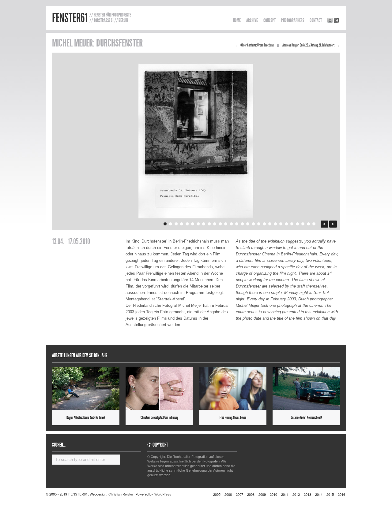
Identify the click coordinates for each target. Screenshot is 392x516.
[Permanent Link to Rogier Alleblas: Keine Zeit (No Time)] (85, 388)
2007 (239, 494)
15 (243, 223)
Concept (269, 20)
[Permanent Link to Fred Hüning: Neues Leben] (232, 388)
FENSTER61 (70, 18)
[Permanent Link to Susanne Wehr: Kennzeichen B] (306, 388)
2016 (341, 494)
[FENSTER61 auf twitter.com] (330, 20)
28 (314, 223)
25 (298, 223)
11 (221, 223)
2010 (273, 494)
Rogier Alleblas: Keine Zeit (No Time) (85, 417)
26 (303, 223)
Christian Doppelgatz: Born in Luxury (159, 417)
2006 (228, 494)
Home (237, 20)
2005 (217, 494)
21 (276, 223)
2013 (307, 494)
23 (287, 223)
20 (270, 223)
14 (237, 223)
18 (259, 223)
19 (265, 223)
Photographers (292, 20)
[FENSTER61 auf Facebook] (336, 20)
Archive (252, 20)
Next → (333, 224)
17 (254, 223)
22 (281, 223)
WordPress (162, 494)
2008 (250, 494)
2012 (296, 494)
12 (226, 223)
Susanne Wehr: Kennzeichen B (306, 417)
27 (309, 223)
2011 (284, 494)
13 (232, 223)
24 (292, 223)
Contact (316, 20)
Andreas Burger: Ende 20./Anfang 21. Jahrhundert (308, 45)
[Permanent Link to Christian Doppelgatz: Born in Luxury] (159, 388)
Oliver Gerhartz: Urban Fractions (257, 45)
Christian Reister (120, 494)
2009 (262, 494)
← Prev (324, 224)
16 (248, 223)
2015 (330, 494)
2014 (318, 494)
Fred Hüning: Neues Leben (233, 417)
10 (215, 223)
